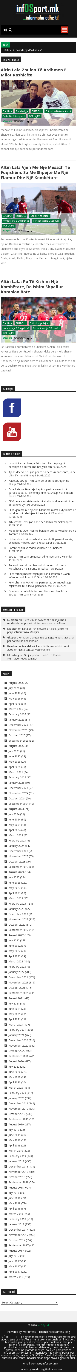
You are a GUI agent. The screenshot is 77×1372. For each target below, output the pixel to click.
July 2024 (14, 814)
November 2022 (18, 919)
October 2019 (17, 1114)
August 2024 (16, 809)
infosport (7, 120)
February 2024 (17, 840)
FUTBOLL (37, 111)
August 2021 (16, 998)
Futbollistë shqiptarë (14, 116)
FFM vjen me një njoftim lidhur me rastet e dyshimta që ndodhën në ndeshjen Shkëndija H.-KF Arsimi (42, 511)
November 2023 (18, 856)
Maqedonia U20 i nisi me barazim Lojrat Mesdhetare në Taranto (42, 532)
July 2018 (14, 1193)
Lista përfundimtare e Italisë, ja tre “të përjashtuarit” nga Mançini (37, 630)
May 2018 (15, 1203)
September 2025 (19, 740)
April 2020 (15, 1082)
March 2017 (16, 1277)
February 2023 (17, 903)
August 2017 (16, 1250)
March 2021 (16, 1024)
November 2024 (18, 793)
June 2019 (15, 1135)
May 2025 (15, 761)
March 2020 (16, 1087)
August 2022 (16, 935)
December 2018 (18, 1166)
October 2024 (17, 798)
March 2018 (16, 1214)
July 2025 (14, 751)
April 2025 (15, 767)
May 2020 (15, 1077)
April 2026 (15, 704)
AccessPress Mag (59, 1332)
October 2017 (17, 1240)
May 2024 (15, 824)
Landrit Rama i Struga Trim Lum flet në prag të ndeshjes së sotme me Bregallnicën (37, 465)
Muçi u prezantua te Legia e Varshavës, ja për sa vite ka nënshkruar (40, 639)
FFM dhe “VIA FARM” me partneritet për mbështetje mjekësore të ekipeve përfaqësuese (40, 584)
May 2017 (15, 1266)
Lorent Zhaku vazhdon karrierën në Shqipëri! (35, 548)
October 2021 (17, 987)
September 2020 (19, 1056)
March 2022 (16, 961)
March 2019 (16, 1150)
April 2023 (15, 893)
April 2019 (15, 1145)
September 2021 (19, 993)
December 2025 (18, 725)
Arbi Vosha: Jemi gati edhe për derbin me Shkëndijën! (40, 522)
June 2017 (15, 1261)
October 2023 (17, 861)
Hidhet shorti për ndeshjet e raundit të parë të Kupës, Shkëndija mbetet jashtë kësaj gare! (41, 540)
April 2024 (15, 830)
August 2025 (16, 746)
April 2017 (15, 1271)
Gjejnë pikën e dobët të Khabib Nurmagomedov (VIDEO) (34, 656)
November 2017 (18, 1235)
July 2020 (14, 1066)
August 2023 (16, 872)
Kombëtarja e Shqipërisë (16, 220)
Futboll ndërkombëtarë (58, 111)
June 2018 (15, 1198)
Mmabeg (13, 655)
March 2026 (16, 709)
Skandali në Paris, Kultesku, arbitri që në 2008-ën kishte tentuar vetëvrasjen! (38, 647)
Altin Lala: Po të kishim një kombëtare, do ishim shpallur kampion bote (32, 286)
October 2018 (17, 1177)
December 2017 (18, 1229)
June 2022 (15, 945)
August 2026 (16, 682)
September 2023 (19, 867)
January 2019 (16, 1161)
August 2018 (16, 1187)
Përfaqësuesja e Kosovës (46, 220)
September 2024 (19, 803)
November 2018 (18, 1172)
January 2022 (16, 972)
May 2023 (15, 888)
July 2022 (14, 940)
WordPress (29, 1332)
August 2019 (16, 1124)
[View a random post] (5, 30)
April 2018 (15, 1208)
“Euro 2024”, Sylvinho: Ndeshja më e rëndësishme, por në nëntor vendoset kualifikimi (37, 621)
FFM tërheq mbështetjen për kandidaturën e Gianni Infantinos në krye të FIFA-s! (39, 575)
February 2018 (17, 1219)
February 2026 (17, 714)
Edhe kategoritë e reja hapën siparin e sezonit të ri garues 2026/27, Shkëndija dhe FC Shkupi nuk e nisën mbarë (41, 493)
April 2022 (15, 956)
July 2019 (14, 1129)
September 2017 (19, 1245)
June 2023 (15, 882)
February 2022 (17, 966)
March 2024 (16, 835)
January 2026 (16, 719)
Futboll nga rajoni (39, 215)
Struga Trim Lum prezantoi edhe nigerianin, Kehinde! (40, 556)
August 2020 (16, 1061)
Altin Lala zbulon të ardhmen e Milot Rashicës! (33, 72)
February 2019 (17, 1156)
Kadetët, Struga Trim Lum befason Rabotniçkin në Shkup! (39, 482)
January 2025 (16, 782)
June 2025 (15, 756)
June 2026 (15, 693)
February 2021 (17, 1030)
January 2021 (16, 1035)
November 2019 (18, 1108)
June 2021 (15, 1009)
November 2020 (18, 1045)
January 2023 (16, 909)
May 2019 (15, 1140)
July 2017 (14, 1256)
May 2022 (15, 951)
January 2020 (16, 1098)
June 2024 (15, 819)
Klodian (12, 628)
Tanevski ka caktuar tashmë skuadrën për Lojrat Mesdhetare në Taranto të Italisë (38, 566)
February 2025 (17, 777)
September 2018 (19, 1182)
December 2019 (18, 1103)
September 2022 (19, 930)
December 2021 (18, 977)
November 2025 (18, 730)
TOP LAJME (34, 116)
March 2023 (16, 898)
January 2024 (16, 846)
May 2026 (15, 698)
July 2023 (14, 877)
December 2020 (18, 1040)
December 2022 (18, 914)
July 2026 (14, 688)
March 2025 (16, 772)
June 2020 (15, 1072)
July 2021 (14, 1003)
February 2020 (17, 1093)
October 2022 (17, 924)
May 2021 (15, 1014)
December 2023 (18, 851)
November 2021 (18, 982)
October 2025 (17, 735)
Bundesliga (22, 111)
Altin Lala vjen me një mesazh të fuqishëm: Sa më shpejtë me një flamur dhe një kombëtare (35, 172)
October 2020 (17, 1051)
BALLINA (7, 111)
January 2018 (16, 1224)
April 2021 (15, 1019)
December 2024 (18, 788)
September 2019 (19, 1119)
